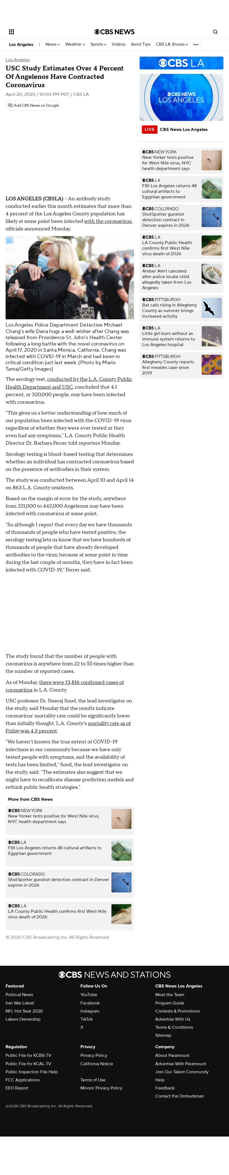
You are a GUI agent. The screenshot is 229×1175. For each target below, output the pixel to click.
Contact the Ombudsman (179, 1096)
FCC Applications (23, 1080)
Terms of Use (93, 1080)
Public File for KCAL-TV (28, 1064)
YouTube (88, 994)
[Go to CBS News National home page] (114, 32)
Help (159, 1080)
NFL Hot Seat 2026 (24, 1011)
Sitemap (163, 1035)
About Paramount (172, 1055)
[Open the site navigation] (44, 31)
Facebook (90, 1003)
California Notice (96, 1064)
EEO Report (17, 1088)
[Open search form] (215, 32)
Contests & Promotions (177, 1011)
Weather (74, 44)
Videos (118, 44)
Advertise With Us (172, 1019)
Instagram (89, 1011)
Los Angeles (21, 44)
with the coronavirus (108, 221)
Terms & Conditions (174, 1027)
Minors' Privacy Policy (101, 1088)
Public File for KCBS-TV (28, 1055)
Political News (19, 994)
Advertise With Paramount (180, 1064)
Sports (97, 44)
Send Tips (140, 44)
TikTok (86, 1019)
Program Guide (169, 1003)
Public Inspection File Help (32, 1072)
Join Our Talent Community (182, 1072)
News (52, 44)
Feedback (165, 1088)
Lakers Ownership (23, 1019)
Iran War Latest (20, 1003)
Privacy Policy (93, 1055)
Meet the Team (169, 994)
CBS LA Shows (171, 44)
